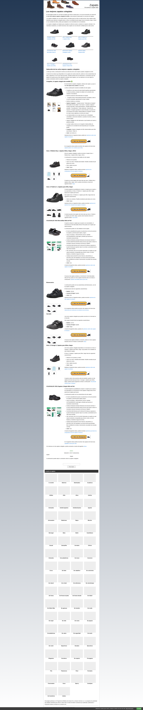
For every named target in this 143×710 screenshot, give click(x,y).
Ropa (73, 183)
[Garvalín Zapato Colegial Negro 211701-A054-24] (85, 45)
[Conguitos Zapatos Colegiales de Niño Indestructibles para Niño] (54, 31)
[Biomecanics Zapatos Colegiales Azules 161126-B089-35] (70, 45)
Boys (85, 341)
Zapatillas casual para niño (70, 443)
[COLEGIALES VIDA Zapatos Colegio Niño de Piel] (70, 58)
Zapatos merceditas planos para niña (79, 279)
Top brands (74, 217)
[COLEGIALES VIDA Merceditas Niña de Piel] (54, 45)
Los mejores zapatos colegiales (59, 11)
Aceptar (139, 708)
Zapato (94, 5)
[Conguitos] (49, 104)
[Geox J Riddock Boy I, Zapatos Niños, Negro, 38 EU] (70, 31)
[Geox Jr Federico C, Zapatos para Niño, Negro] (85, 31)
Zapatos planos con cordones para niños (74, 147)
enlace (85, 446)
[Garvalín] (49, 337)
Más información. (130, 708)
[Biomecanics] (49, 306)
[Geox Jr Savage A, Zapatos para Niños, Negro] (54, 58)
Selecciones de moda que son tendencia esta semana (77, 310)
